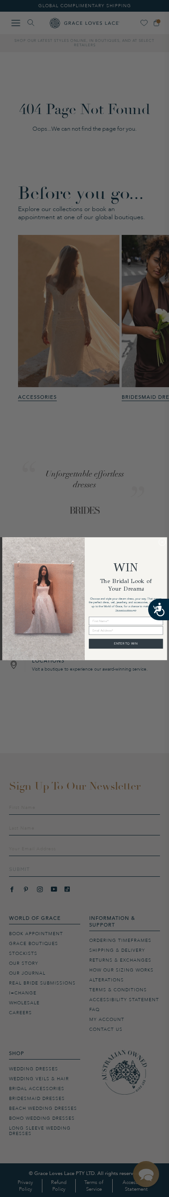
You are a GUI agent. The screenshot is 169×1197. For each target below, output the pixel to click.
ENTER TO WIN (125, 643)
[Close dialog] (162, 542)
